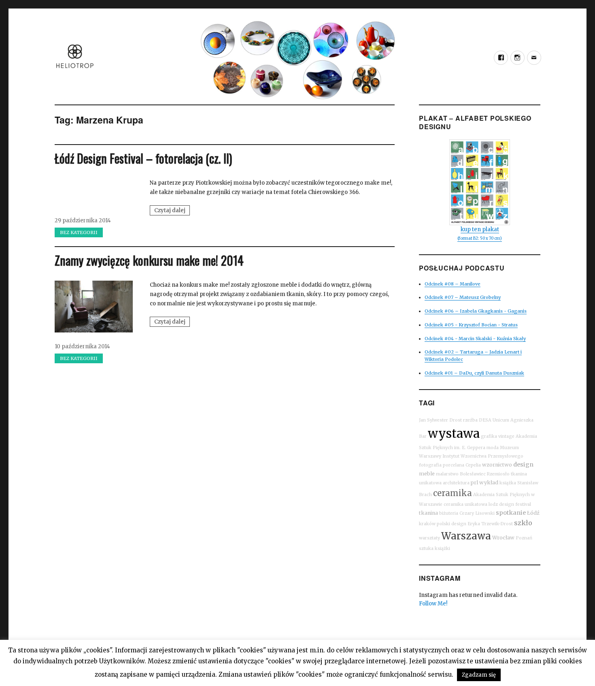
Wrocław (503, 538)
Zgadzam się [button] (479, 674)
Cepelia (473, 465)
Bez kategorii (79, 232)
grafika (489, 436)
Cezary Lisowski (477, 513)
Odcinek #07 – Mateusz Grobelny (463, 297)
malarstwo (447, 474)
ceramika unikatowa (465, 504)
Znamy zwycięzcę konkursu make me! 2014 (149, 260)
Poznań (524, 538)
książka (507, 483)
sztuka (426, 548)
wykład (488, 482)
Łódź (533, 513)
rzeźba (470, 420)
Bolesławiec (473, 474)
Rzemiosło (498, 474)
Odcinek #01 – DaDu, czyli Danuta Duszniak (474, 373)
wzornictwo (497, 465)
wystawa (454, 433)
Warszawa (466, 536)
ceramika (452, 493)
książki (442, 548)
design (523, 464)
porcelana (453, 465)
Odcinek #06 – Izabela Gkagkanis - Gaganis (476, 311)
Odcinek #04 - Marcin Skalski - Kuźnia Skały (475, 338)
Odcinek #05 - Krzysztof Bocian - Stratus (471, 325)
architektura (456, 483)
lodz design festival (510, 504)
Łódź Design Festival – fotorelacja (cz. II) (143, 158)
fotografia (430, 465)
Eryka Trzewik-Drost (490, 523)
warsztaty (429, 538)
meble (427, 474)
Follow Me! (433, 603)
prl (474, 482)
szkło (523, 523)
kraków (427, 523)
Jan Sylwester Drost (440, 420)
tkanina (428, 513)
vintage (506, 436)
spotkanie (511, 512)
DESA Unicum (494, 420)
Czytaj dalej (172, 211)
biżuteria (448, 513)
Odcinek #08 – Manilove (452, 284)
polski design (451, 523)
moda (493, 447)
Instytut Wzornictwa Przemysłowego (482, 456)
